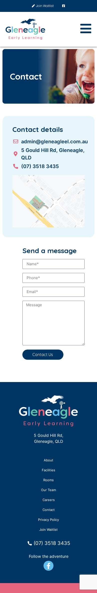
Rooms (48, 480)
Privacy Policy (48, 520)
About (48, 460)
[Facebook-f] (48, 566)
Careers (49, 500)
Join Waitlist (48, 530)
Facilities (48, 470)
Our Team (48, 490)
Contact (49, 510)
